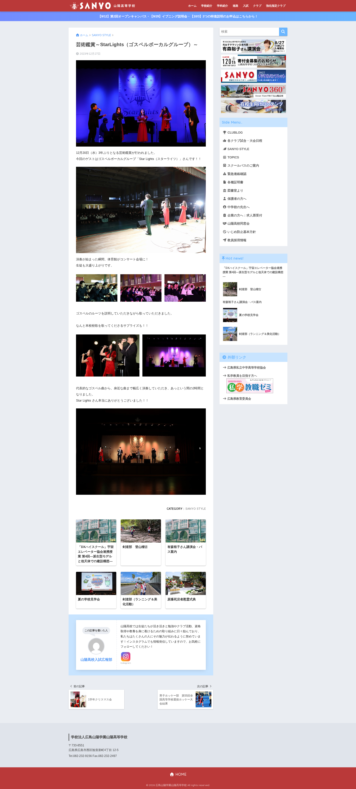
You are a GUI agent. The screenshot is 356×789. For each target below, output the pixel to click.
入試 (245, 5)
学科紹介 (222, 5)
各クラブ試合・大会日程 (244, 140)
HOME (180, 774)
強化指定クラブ (276, 5)
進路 (235, 5)
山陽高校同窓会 (238, 223)
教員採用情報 (236, 240)
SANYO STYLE (195, 508)
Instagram (126, 663)
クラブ (257, 5)
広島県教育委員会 (239, 398)
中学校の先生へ (238, 207)
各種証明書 (235, 182)
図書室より (235, 190)
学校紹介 (206, 5)
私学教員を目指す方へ (242, 375)
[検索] (283, 32)
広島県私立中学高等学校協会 (246, 367)
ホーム (192, 5)
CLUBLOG (235, 132)
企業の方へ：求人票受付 (244, 215)
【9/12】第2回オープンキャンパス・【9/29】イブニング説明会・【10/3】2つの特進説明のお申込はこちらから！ (178, 16)
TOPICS (233, 157)
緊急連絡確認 (236, 174)
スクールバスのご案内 (243, 165)
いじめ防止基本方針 (241, 232)
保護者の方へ (236, 198)
